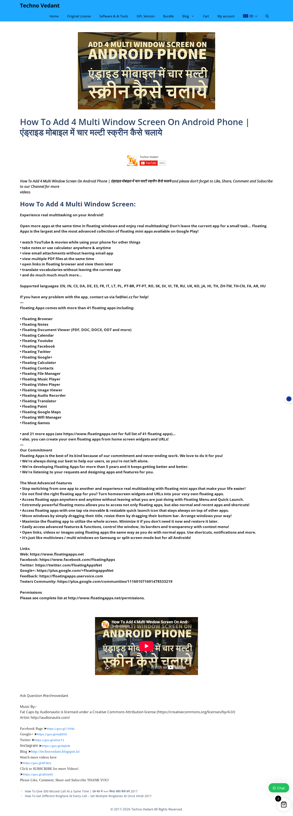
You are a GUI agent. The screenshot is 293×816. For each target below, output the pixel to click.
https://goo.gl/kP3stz (37, 763)
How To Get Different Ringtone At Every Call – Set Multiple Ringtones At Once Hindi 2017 (88, 796)
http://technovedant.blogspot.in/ (55, 751)
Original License (79, 16)
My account (225, 16)
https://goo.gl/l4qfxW (56, 746)
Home (54, 16)
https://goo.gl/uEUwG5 (38, 774)
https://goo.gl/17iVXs (61, 728)
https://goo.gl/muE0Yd (52, 734)
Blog (185, 16)
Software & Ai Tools (113, 16)
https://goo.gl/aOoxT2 (49, 740)
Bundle (168, 16)
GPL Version (146, 16)
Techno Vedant (40, 5)
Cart (206, 16)
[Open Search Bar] (267, 16)
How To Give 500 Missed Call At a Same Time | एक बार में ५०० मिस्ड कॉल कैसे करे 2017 (81, 791)
